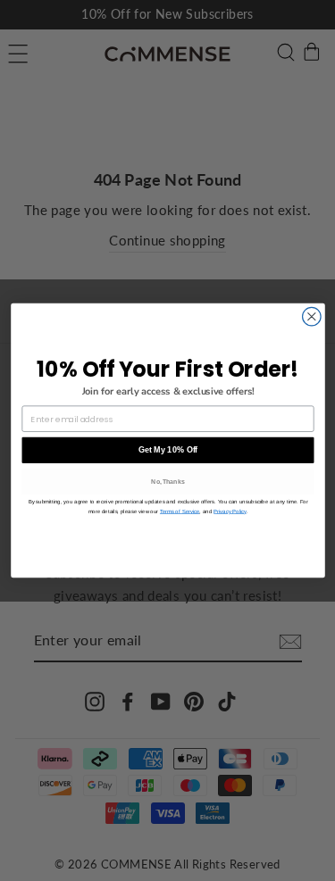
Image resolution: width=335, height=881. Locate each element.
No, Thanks (168, 481)
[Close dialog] (311, 316)
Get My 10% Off (167, 449)
